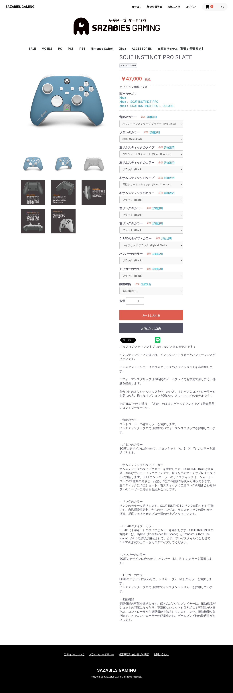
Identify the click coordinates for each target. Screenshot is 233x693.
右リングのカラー (131, 223)
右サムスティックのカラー (136, 193)
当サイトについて (74, 654)
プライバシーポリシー (101, 654)
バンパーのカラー (131, 253)
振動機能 (125, 284)
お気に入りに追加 (151, 328)
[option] (67, 100)
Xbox (122, 48)
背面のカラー (128, 117)
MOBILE (47, 48)
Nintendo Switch (102, 48)
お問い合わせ (161, 654)
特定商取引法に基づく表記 (134, 654)
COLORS (168, 106)
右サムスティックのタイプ (136, 178)
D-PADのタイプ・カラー (135, 238)
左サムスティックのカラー (136, 162)
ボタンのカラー (129, 132)
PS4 (82, 48)
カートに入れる (151, 315)
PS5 (71, 48)
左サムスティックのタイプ (136, 147)
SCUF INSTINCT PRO (144, 101)
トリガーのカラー (131, 269)
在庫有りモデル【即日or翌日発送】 (181, 48)
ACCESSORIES (142, 48)
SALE (32, 48)
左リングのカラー (131, 208)
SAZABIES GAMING (20, 7)
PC (60, 48)
